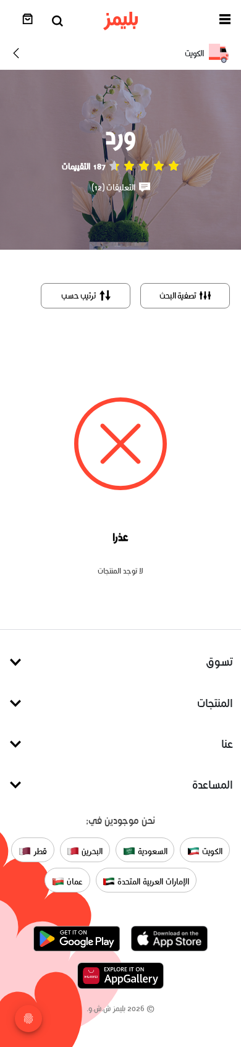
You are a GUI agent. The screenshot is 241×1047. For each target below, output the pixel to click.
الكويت (211, 851)
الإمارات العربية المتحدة (151, 881)
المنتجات (215, 703)
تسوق (219, 661)
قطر (39, 851)
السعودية (151, 851)
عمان (73, 881)
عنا (227, 744)
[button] (225, 21)
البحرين (91, 851)
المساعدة (212, 784)
